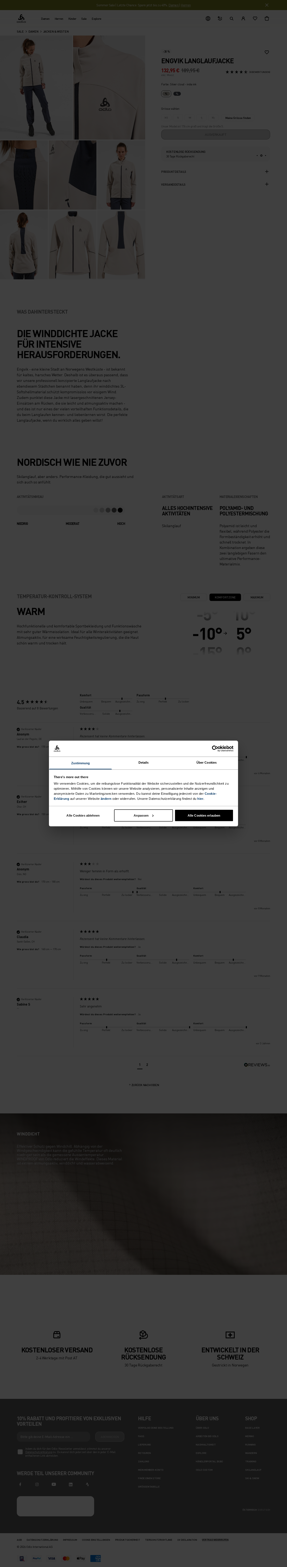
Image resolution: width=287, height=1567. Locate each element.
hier (200, 798)
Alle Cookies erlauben (204, 815)
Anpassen (141, 815)
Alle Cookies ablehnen (83, 815)
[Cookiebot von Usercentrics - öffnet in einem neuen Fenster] (215, 749)
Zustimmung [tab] (80, 763)
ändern (106, 798)
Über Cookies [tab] (206, 762)
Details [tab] (143, 762)
